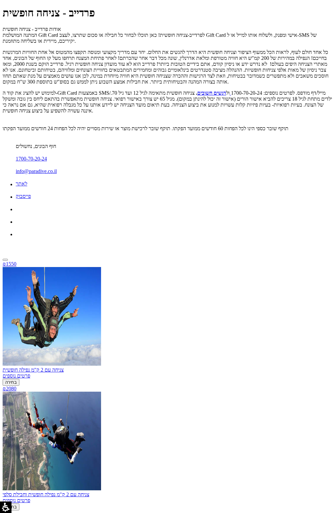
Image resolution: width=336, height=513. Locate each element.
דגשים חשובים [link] (211, 93)
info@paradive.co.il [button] (36, 171)
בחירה (11, 382)
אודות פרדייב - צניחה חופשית (32, 29)
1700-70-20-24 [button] (31, 158)
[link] (230, 93)
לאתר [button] (21, 183)
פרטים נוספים (16, 376)
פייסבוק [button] (23, 196)
